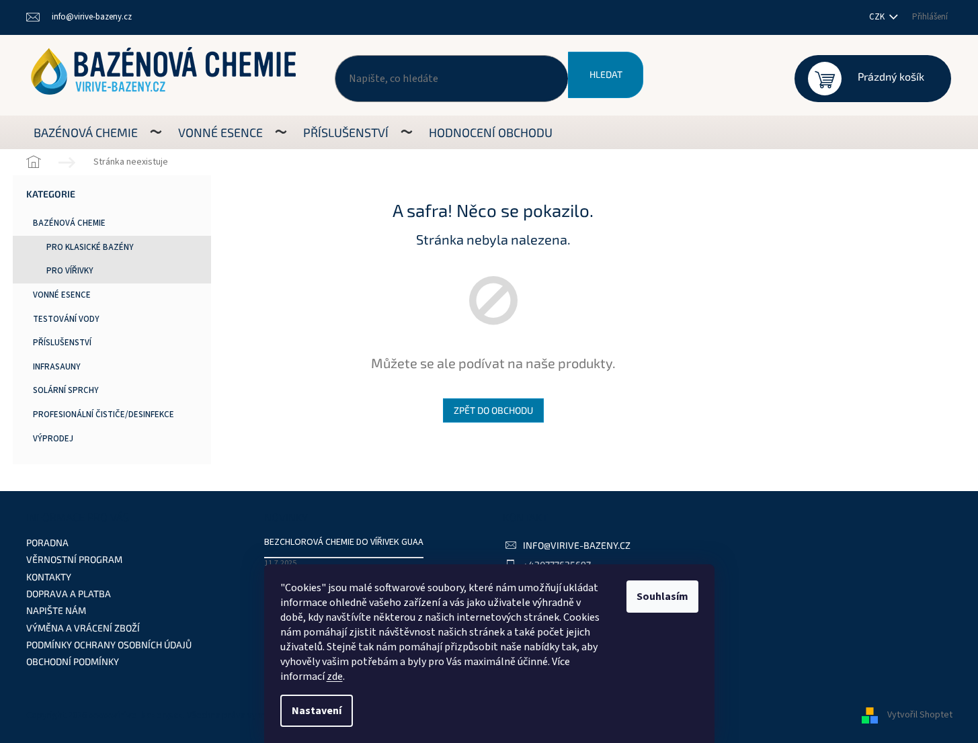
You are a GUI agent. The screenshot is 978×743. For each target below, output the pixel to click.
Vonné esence (62, 295)
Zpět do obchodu (493, 410)
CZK (878, 17)
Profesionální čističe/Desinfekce (103, 414)
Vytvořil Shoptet (919, 715)
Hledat (605, 74)
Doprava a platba (68, 593)
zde (335, 676)
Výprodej (53, 439)
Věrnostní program (74, 559)
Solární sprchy (66, 390)
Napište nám (56, 610)
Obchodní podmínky (72, 661)
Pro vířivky (69, 271)
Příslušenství (62, 343)
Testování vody (66, 319)
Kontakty (48, 576)
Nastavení (316, 710)
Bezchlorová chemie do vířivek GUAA (343, 542)
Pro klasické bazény (90, 247)
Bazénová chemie (69, 223)
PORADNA (47, 542)
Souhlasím (662, 596)
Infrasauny (57, 367)
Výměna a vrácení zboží (83, 627)
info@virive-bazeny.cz (576, 545)
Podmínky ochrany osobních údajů (109, 644)
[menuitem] (85, 132)
